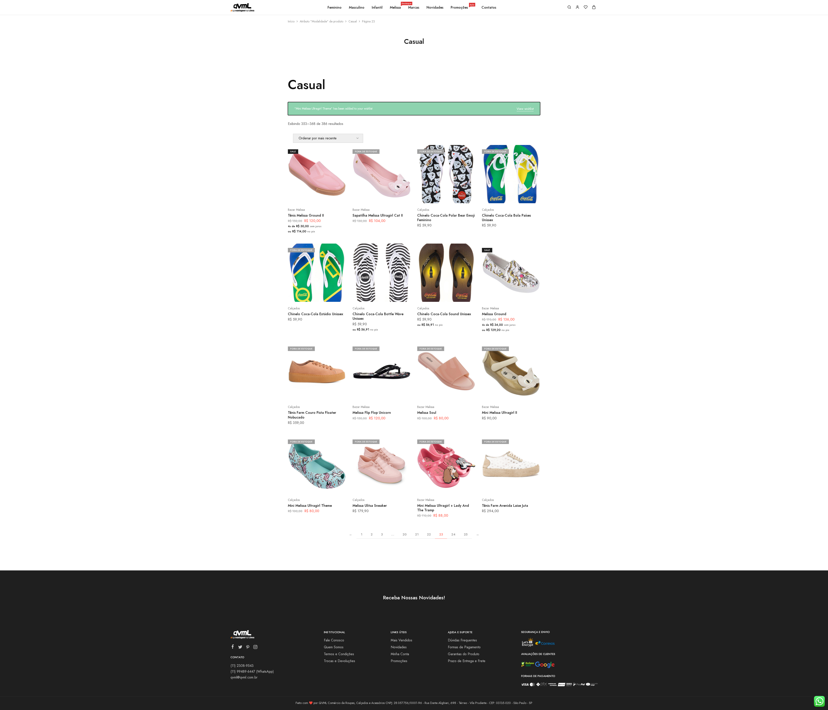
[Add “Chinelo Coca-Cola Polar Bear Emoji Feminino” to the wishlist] (457, 196)
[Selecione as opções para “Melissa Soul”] (435, 394)
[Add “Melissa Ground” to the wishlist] (522, 295)
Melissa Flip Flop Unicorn (372, 412)
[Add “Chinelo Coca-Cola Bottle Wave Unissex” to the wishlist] (392, 295)
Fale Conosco (334, 640)
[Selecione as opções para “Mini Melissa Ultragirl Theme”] (305, 487)
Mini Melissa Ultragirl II (499, 412)
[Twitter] (240, 648)
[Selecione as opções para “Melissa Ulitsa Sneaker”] (370, 487)
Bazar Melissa (296, 210)
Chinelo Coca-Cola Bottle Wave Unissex (378, 316)
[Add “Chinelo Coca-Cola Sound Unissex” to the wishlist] (457, 295)
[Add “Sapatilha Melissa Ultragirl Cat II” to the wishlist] (392, 196)
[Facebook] (232, 647)
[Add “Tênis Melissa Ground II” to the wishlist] (328, 196)
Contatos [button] (488, 7)
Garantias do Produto (463, 654)
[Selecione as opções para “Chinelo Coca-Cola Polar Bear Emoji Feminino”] (435, 196)
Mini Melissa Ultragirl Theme (310, 505)
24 (453, 534)
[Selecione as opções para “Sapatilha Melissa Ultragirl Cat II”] (370, 196)
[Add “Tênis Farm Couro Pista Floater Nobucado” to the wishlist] (328, 394)
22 (429, 534)
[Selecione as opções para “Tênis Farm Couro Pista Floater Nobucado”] (305, 394)
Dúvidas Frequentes (462, 640)
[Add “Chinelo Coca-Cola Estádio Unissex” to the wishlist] (328, 295)
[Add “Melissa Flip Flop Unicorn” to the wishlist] (392, 394)
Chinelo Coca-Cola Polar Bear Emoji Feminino (446, 217)
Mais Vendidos (401, 640)
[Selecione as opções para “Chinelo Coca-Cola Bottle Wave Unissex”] (370, 295)
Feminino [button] (335, 7)
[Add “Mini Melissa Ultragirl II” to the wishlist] (522, 394)
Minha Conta (400, 654)
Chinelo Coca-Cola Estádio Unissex (315, 314)
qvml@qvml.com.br (244, 677)
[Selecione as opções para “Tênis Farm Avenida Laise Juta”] (499, 487)
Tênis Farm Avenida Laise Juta (505, 505)
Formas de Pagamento (464, 647)
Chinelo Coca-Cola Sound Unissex (444, 314)
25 (465, 534)
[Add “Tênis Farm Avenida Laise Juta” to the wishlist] (522, 487)
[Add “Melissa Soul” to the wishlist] (457, 394)
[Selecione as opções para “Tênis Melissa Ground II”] (305, 196)
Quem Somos (333, 647)
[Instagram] (255, 648)
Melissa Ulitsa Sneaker (370, 505)
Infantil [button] (377, 7)
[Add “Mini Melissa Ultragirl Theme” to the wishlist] (328, 487)
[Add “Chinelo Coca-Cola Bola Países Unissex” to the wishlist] (522, 196)
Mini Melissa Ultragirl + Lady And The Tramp (443, 508)
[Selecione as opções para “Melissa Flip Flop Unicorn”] (370, 394)
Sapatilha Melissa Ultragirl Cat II (378, 215)
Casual (352, 21)
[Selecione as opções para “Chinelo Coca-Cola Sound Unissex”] (435, 295)
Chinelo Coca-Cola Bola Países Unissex (506, 217)
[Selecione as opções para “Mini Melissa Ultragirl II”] (499, 394)
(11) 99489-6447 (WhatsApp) (252, 671)
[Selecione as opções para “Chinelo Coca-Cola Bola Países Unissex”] (499, 196)
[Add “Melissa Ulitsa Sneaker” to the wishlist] (392, 487)
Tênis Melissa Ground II (306, 215)
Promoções (462, 7)
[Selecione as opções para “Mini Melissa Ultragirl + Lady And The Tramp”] (435, 487)
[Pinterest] (247, 648)
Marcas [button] (413, 7)
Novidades (435, 7)
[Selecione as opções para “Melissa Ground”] (499, 295)
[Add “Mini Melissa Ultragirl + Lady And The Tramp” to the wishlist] (457, 487)
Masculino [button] (356, 7)
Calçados (423, 210)
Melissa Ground (494, 314)
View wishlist (525, 108)
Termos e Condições (339, 654)
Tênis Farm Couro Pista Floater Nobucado (312, 415)
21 (417, 534)
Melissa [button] (395, 7)
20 (405, 534)
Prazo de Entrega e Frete (466, 660)
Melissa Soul (426, 412)
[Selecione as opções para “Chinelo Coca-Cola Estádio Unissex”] (305, 295)
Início (291, 21)
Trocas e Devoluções (339, 660)
